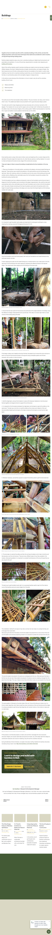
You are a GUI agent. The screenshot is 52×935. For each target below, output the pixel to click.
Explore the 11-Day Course (14, 766)
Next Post (46, 800)
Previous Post (7, 800)
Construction (21, 18)
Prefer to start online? (29, 766)
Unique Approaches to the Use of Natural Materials (32, 825)
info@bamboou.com (40, 903)
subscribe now (8, 868)
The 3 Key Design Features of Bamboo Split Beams (7, 825)
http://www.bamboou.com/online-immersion (27, 743)
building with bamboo (7, 64)
